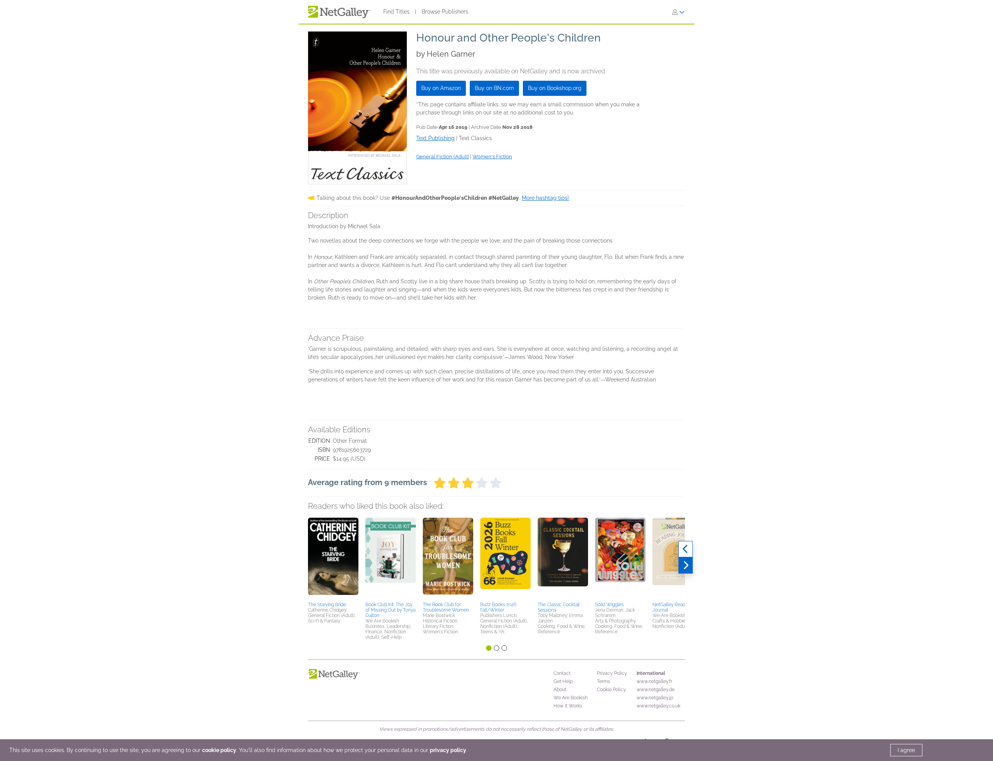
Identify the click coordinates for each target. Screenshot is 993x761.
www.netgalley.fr (654, 681)
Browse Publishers (445, 12)
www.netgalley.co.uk (658, 706)
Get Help (563, 681)
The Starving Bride (327, 604)
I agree (906, 750)
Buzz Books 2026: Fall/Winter (498, 607)
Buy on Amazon (441, 88)
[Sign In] (678, 12)
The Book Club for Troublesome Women (446, 607)
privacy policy (448, 750)
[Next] (685, 565)
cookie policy (219, 750)
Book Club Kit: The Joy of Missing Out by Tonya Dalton (390, 610)
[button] (333, 558)
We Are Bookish (571, 697)
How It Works (568, 706)
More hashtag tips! (545, 198)
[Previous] (685, 549)
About (560, 689)
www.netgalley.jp (655, 697)
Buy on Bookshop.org (554, 88)
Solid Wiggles (609, 604)
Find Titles (396, 12)
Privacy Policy (612, 673)
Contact (562, 673)
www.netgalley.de (656, 689)
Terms (603, 681)
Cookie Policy (611, 689)
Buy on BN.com (494, 88)
